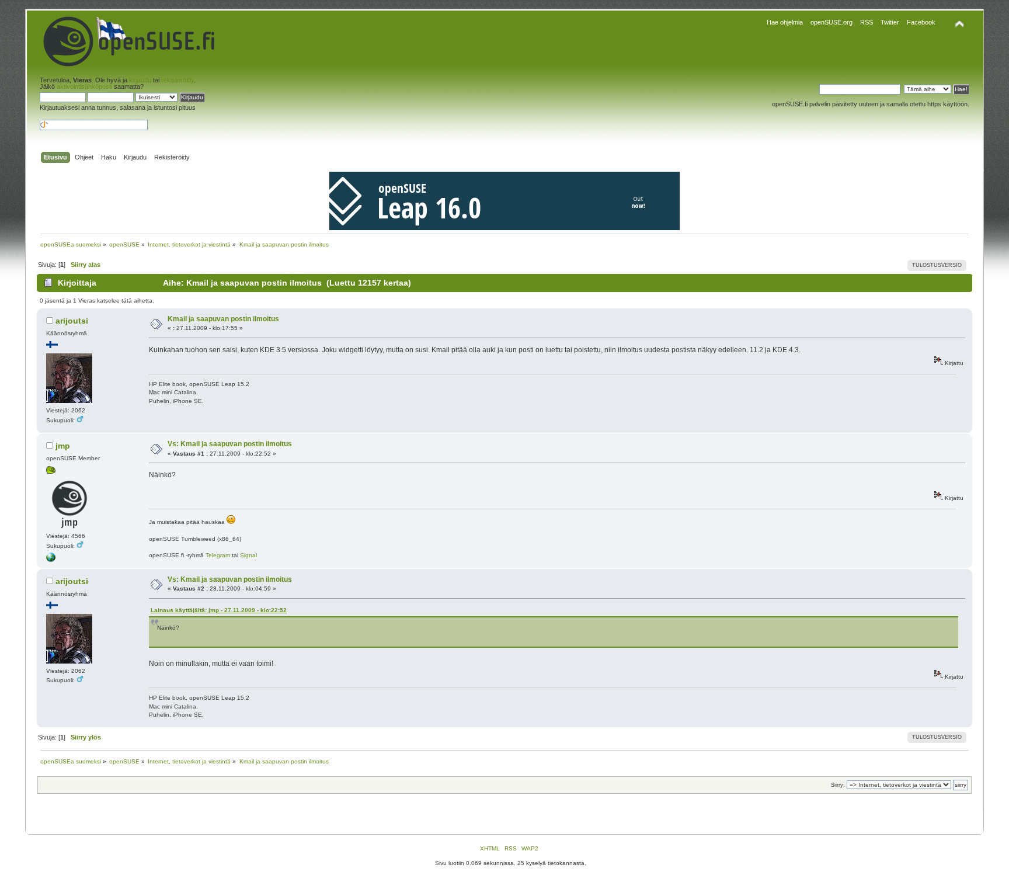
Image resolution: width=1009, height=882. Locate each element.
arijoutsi (71, 320)
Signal (248, 555)
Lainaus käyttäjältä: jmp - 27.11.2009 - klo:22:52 (219, 610)
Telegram (218, 555)
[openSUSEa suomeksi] (50, 560)
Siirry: (838, 785)
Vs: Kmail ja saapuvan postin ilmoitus (230, 444)
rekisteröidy (177, 80)
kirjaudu (140, 80)
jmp (62, 445)
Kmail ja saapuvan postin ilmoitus (223, 319)
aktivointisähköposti (84, 86)
